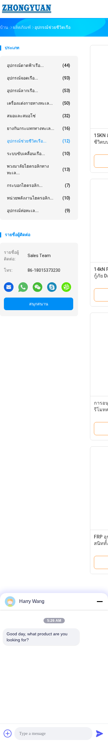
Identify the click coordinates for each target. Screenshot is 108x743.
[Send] (99, 733)
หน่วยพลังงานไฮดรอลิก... (38, 198)
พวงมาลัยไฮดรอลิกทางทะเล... (38, 169)
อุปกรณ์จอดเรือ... (38, 78)
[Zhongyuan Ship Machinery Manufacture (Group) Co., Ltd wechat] (37, 287)
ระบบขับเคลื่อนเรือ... (38, 153)
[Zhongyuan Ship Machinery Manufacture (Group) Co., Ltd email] (9, 287)
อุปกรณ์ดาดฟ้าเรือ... (38, 65)
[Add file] (8, 733)
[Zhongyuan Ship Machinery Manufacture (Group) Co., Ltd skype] (52, 287)
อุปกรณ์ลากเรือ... (38, 90)
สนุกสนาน (38, 303)
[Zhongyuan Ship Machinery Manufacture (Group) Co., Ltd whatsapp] (23, 287)
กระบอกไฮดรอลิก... (38, 185)
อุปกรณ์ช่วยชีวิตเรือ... (38, 141)
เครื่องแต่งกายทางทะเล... (38, 103)
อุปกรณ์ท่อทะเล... (38, 210)
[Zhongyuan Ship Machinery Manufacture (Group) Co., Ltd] (26, 9)
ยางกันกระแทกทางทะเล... (38, 128)
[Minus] (99, 601)
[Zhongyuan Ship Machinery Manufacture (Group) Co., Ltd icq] (66, 287)
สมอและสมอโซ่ (38, 115)
